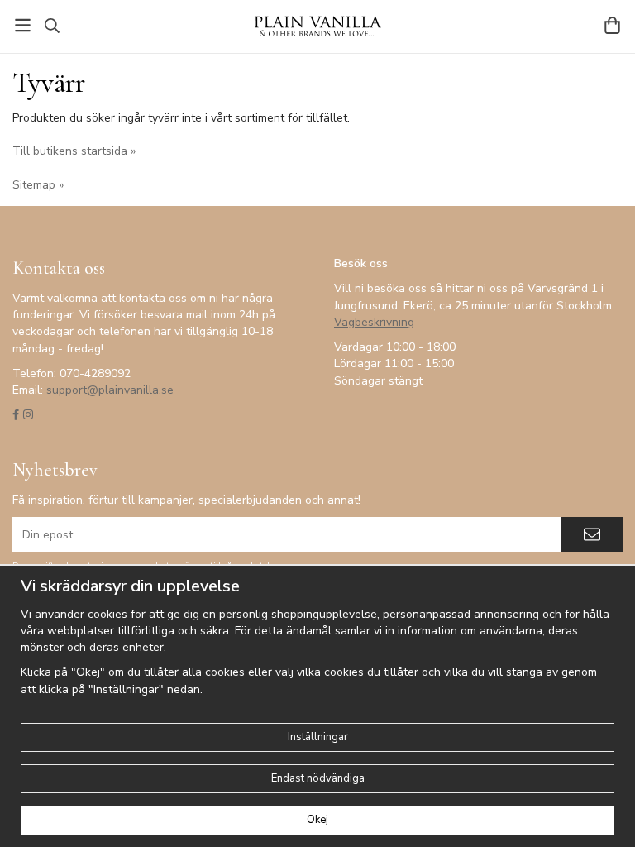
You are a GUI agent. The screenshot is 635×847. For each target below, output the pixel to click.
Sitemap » (38, 185)
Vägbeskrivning (374, 322)
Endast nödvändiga (318, 778)
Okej (317, 819)
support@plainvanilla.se (110, 390)
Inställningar (318, 737)
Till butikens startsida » (74, 151)
